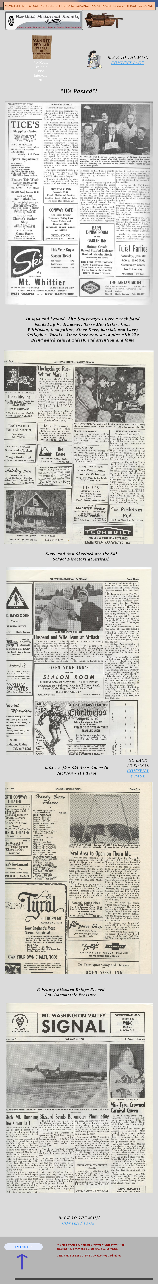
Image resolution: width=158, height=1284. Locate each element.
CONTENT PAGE (127, 62)
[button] (18, 6)
